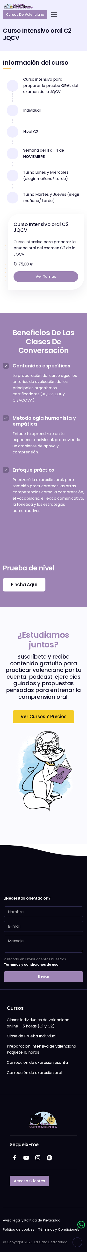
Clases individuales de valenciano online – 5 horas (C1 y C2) (38, 1023)
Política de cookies (18, 1229)
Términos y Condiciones (58, 1229)
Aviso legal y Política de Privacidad (31, 1220)
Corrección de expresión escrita (37, 1062)
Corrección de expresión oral (34, 1072)
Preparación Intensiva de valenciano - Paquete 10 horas (43, 1049)
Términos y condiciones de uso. (31, 964)
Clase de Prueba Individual (31, 1036)
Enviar (43, 976)
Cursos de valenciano (25, 14)
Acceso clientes (29, 1181)
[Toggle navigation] (54, 14)
